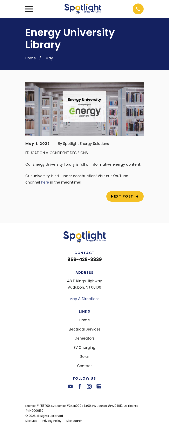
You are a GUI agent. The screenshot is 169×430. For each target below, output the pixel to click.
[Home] (82, 9)
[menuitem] (31, 420)
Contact (84, 365)
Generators (84, 338)
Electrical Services (85, 329)
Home (84, 320)
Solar (84, 356)
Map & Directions (84, 298)
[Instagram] (89, 386)
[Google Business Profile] (98, 386)
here (45, 182)
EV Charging (84, 347)
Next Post (122, 196)
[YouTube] (70, 386)
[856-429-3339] (138, 8)
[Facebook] (79, 386)
